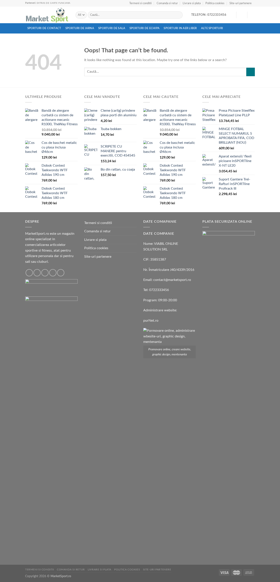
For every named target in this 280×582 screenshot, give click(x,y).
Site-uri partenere (240, 3)
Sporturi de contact (44, 28)
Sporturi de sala (111, 28)
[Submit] (178, 15)
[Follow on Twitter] (45, 272)
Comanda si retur (167, 3)
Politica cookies (214, 3)
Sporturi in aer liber (180, 28)
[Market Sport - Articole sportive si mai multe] (47, 15)
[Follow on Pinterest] (60, 272)
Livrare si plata (192, 3)
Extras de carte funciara (53, 3)
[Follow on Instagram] (37, 272)
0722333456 (159, 290)
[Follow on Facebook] (29, 272)
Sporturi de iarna (79, 28)
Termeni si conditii (140, 3)
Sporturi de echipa (145, 28)
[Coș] (252, 15)
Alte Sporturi (212, 28)
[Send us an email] (52, 272)
